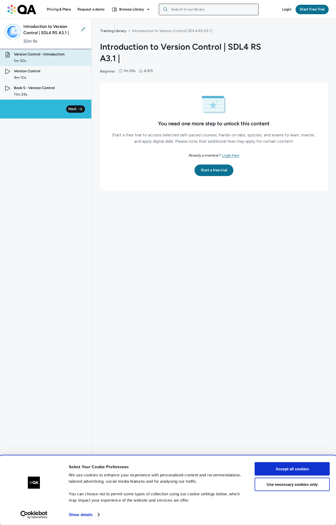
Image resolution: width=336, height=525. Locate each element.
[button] (59, 9)
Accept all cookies (292, 469)
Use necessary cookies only (292, 484)
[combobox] (209, 9)
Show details (81, 514)
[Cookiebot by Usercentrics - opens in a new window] (34, 515)
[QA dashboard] (21, 9)
